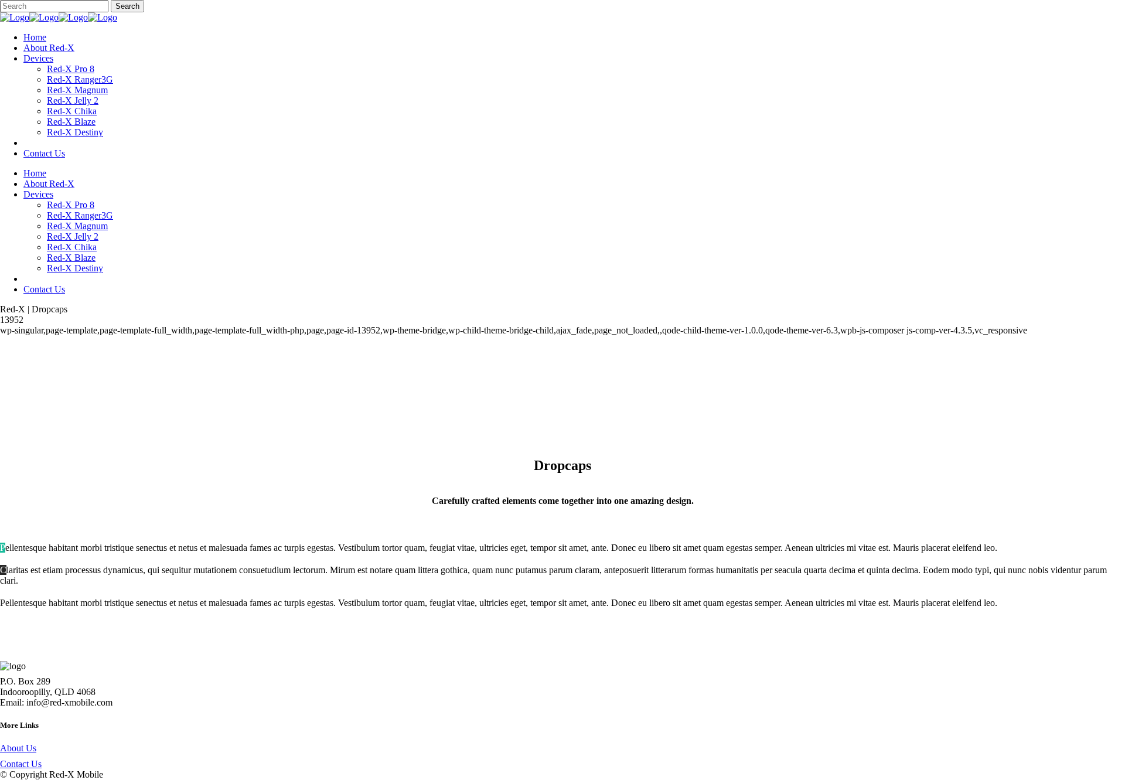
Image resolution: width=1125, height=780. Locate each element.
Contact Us (21, 764)
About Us (18, 748)
